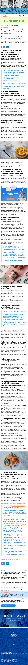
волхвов (12, 38)
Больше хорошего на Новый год (14, 524)
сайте (10, 542)
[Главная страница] (4, 16)
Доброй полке (13, 246)
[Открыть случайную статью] (20, 16)
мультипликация (5, 592)
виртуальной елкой (21, 501)
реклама (4, 559)
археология (4, 575)
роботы (3, 570)
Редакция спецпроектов (12, 25)
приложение (7, 540)
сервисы (13, 85)
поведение (3, 25)
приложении (21, 138)
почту (3, 658)
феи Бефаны (4, 38)
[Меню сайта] (26, 15)
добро (18, 559)
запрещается (14, 654)
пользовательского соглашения (7, 660)
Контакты (14, 642)
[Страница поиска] (23, 15)
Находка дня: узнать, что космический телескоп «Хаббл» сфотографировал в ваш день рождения (14, 583)
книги (2, 598)
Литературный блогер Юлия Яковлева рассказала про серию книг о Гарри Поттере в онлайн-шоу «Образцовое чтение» (13, 601)
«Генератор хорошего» (18, 505)
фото (2, 580)
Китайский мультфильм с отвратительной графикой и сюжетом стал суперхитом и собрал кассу (12, 595)
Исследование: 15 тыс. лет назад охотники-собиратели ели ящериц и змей (12, 578)
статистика (4, 586)
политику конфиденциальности (8, 661)
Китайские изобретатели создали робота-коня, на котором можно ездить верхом (13, 573)
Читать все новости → (8, 605)
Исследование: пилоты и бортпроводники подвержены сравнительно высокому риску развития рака (12, 589)
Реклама (14, 639)
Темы (14, 644)
